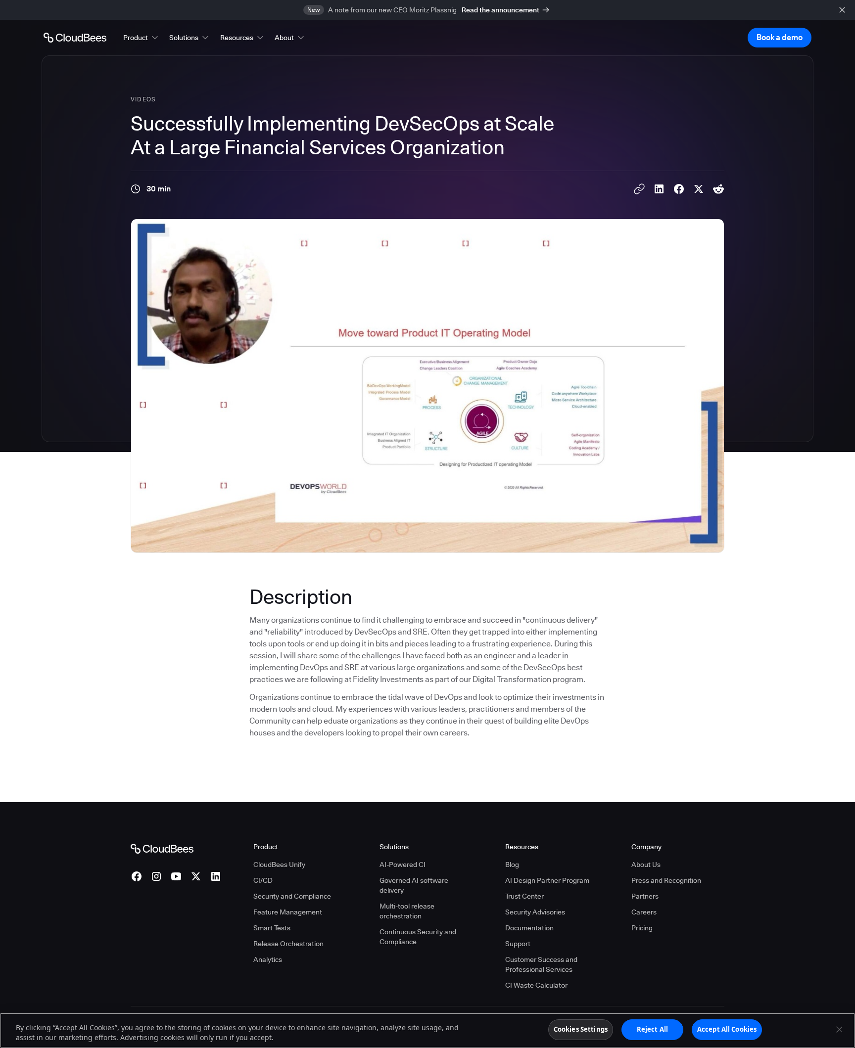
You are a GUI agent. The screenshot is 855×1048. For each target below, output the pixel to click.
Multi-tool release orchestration (407, 911)
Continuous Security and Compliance (418, 937)
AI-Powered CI (403, 864)
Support (517, 944)
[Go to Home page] (75, 38)
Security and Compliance (292, 896)
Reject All (652, 1029)
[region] (427, 1030)
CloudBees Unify (279, 864)
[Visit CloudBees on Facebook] (136, 876)
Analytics (267, 959)
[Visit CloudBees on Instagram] (156, 876)
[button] (141, 37)
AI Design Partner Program (547, 880)
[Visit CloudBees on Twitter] (196, 876)
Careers (644, 912)
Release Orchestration (288, 944)
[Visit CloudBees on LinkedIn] (216, 876)
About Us (646, 864)
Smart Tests (271, 928)
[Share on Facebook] (679, 189)
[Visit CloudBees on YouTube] (176, 876)
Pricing (642, 928)
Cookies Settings (581, 1029)
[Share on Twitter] (699, 189)
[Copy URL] (639, 189)
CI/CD (263, 880)
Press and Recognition (666, 880)
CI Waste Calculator (536, 985)
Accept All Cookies (727, 1029)
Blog (512, 864)
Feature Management (287, 912)
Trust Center (524, 896)
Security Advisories (535, 912)
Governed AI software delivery (414, 885)
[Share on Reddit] (718, 189)
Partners (645, 896)
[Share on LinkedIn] (659, 189)
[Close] (839, 1029)
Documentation (529, 928)
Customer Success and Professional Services (541, 964)
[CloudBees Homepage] (162, 848)
